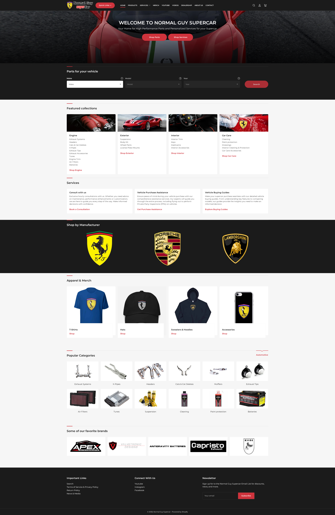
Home (122, 5)
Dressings (226, 145)
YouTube (166, 5)
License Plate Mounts (130, 148)
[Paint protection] (218, 398)
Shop (71, 333)
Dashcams (176, 145)
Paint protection (229, 142)
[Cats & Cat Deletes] (184, 371)
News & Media (73, 493)
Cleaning (226, 139)
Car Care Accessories (231, 150)
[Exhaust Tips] (252, 371)
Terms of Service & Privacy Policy (82, 487)
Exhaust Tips (75, 150)
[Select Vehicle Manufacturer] (122, 78)
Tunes (72, 156)
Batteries (73, 165)
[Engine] (91, 123)
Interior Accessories (180, 148)
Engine (73, 135)
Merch (156, 5)
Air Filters (73, 162)
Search (256, 84)
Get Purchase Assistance (149, 209)
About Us (199, 5)
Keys (173, 142)
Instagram (140, 487)
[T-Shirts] (91, 310)
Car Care (226, 135)
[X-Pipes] (116, 371)
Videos (175, 5)
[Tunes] (116, 398)
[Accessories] (243, 310)
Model (128, 78)
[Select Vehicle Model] (180, 78)
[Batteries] (252, 398)
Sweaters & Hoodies (181, 329)
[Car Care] (243, 123)
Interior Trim (177, 139)
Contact (210, 5)
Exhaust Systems (77, 139)
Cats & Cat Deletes (77, 145)
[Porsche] (167, 248)
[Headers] (150, 371)
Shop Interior (177, 153)
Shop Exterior (127, 153)
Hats (122, 329)
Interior (175, 135)
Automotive (262, 355)
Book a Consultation (79, 209)
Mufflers (218, 384)
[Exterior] (142, 123)
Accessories (228, 329)
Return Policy (73, 490)
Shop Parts (154, 37)
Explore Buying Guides (216, 209)
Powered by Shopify (180, 512)
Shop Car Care (229, 156)
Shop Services (180, 37)
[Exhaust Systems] (83, 371)
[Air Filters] (83, 398)
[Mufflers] (218, 371)
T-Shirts (73, 329)
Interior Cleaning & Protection (236, 148)
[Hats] (142, 310)
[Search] (254, 5)
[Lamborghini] (235, 248)
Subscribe (246, 496)
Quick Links (104, 5)
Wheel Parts (126, 145)
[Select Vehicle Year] (239, 78)
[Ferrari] (99, 248)
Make (69, 78)
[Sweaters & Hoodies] (193, 310)
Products (132, 5)
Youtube (139, 483)
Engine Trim (75, 159)
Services (144, 5)
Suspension (125, 139)
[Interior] (193, 123)
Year (186, 78)
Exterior (124, 135)
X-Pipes (72, 148)
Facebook (139, 490)
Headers (73, 142)
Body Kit (124, 142)
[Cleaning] (184, 398)
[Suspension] (150, 398)
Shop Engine (75, 170)
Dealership (186, 5)
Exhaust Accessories (78, 153)
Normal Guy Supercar (162, 512)
